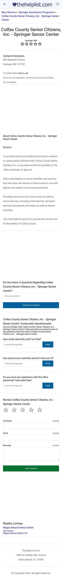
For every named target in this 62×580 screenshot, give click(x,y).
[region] (31, 111)
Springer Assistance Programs (36, 12)
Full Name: (31, 421)
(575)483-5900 (15, 73)
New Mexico (8, 12)
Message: (31, 445)
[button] (31, 305)
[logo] (31, 5)
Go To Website (9, 82)
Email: (31, 433)
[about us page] (57, 4)
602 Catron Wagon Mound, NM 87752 (18, 530)
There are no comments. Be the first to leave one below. (28, 78)
